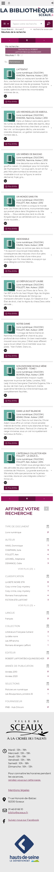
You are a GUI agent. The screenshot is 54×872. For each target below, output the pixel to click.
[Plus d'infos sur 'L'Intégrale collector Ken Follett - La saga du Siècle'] (9, 457)
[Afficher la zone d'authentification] (9, 3)
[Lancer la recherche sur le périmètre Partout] (49, 23)
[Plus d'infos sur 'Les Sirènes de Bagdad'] (9, 158)
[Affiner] (27, 40)
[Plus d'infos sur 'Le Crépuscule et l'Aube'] (9, 285)
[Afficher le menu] (3, 3)
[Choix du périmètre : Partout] (6, 23)
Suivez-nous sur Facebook (23, 820)
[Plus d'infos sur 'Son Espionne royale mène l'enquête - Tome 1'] (9, 370)
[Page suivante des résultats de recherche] (44, 40)
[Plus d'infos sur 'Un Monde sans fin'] (9, 201)
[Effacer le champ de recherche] (41, 23)
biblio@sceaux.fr (18, 812)
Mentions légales (18, 790)
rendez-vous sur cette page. (24, 780)
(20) (26, 569)
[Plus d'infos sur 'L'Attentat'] (9, 73)
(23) (26, 605)
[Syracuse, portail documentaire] (27, 12)
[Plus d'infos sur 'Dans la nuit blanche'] (9, 415)
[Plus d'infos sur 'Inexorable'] (9, 243)
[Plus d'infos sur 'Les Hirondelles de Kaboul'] (9, 116)
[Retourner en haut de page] (46, 509)
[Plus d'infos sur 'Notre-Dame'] (9, 328)
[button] (52, 3)
